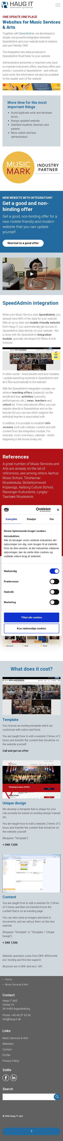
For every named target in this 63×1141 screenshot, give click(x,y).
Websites (8, 1043)
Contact (7, 1049)
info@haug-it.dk (12, 1019)
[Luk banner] (58, 510)
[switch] (54, 581)
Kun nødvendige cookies (31, 628)
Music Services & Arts (15, 1038)
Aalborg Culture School (36, 487)
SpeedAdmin (26, 33)
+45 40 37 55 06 (21, 1015)
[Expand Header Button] (58, 5)
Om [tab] (52, 519)
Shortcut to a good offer (23, 243)
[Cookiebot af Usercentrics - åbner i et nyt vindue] (38, 510)
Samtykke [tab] (11, 519)
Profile (6, 1055)
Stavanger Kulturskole (19, 492)
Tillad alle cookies (31, 617)
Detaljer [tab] (31, 519)
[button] (57, 1097)
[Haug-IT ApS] (17, 5)
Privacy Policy (11, 1060)
